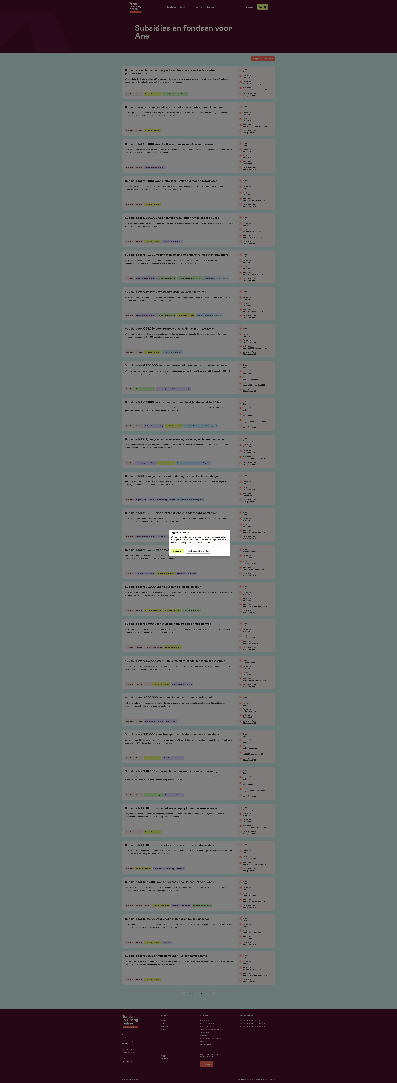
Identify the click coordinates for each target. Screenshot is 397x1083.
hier (193, 540)
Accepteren (177, 551)
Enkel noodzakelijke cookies (198, 551)
